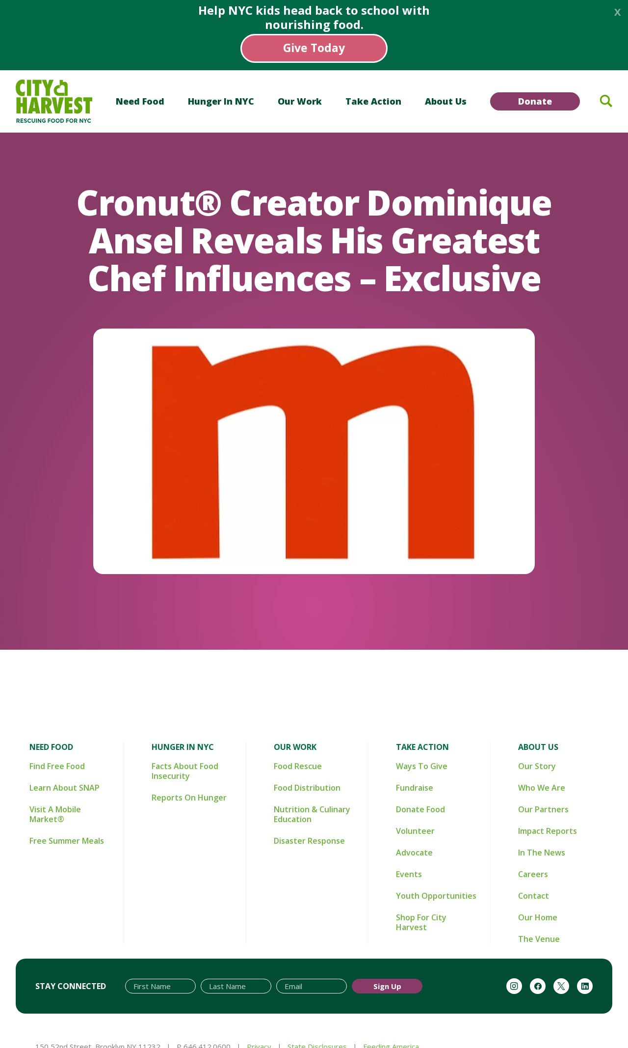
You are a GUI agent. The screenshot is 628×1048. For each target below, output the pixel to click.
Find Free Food (57, 766)
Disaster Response (309, 840)
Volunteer (415, 831)
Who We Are (541, 787)
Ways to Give (421, 766)
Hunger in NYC (221, 101)
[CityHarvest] (54, 101)
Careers (533, 874)
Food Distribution (307, 787)
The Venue (539, 939)
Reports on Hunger (189, 797)
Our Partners (543, 809)
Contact (533, 895)
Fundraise (414, 787)
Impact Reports (547, 831)
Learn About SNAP (64, 787)
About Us (446, 101)
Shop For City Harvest (421, 922)
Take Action (373, 101)
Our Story (537, 766)
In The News (541, 852)
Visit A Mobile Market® (55, 814)
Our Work (300, 101)
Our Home (537, 917)
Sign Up (387, 986)
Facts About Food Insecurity (185, 771)
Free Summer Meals (66, 840)
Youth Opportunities (436, 895)
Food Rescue (298, 766)
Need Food (140, 101)
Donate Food (420, 809)
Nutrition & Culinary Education (312, 814)
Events (409, 874)
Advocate (414, 852)
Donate (535, 101)
